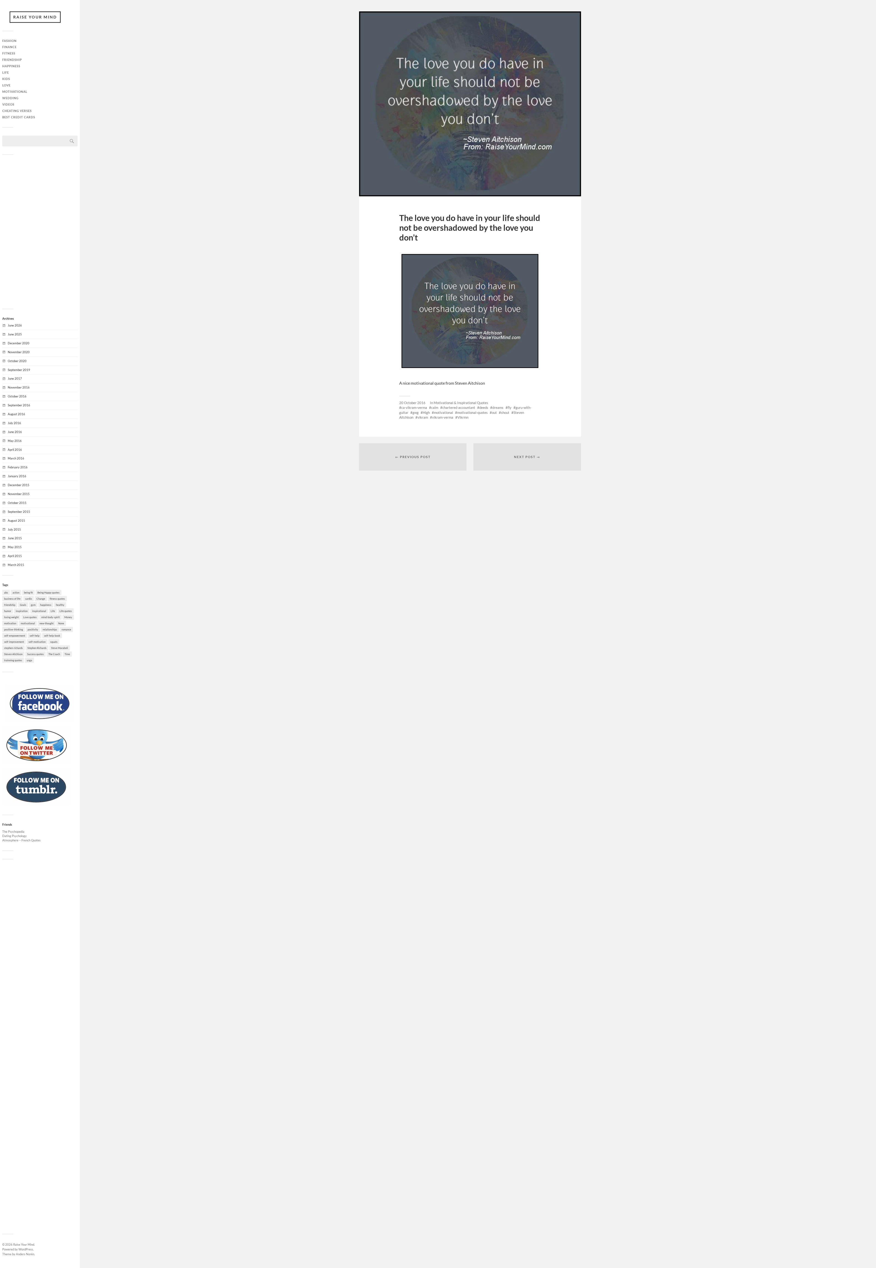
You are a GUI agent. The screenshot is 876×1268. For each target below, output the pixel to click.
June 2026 (15, 325)
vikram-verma (442, 417)
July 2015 (14, 529)
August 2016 (16, 414)
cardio (28, 598)
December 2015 (18, 485)
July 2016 (14, 423)
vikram (422, 417)
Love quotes (30, 617)
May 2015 (15, 547)
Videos (8, 104)
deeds (483, 407)
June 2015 (15, 538)
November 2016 (19, 387)
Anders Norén (25, 1254)
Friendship (12, 60)
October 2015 (17, 503)
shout (505, 412)
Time (67, 654)
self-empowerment (14, 635)
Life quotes (66, 610)
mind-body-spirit (50, 617)
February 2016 (18, 467)
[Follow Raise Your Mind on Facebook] (40, 721)
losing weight (11, 617)
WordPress (25, 1249)
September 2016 (19, 405)
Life (5, 72)
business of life (12, 598)
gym (33, 604)
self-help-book (52, 635)
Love (6, 85)
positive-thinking (13, 629)
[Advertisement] (40, 231)
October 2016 (17, 396)
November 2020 (19, 352)
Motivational (14, 91)
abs (6, 592)
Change (40, 598)
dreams (497, 407)
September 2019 (19, 370)
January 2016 (17, 476)
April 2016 (15, 449)
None (61, 623)
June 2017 (15, 378)
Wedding (10, 98)
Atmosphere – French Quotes (21, 840)
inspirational (39, 610)
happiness (45, 604)
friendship (9, 604)
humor (7, 610)
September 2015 (19, 511)
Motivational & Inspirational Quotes (461, 403)
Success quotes (35, 654)
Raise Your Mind (35, 17)
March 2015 (16, 565)
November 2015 (19, 494)
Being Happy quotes (48, 592)
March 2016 (16, 458)
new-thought (46, 623)
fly (509, 407)
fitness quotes (57, 598)
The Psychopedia (13, 831)
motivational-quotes (472, 412)
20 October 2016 (412, 403)
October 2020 (17, 361)
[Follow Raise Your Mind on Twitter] (36, 763)
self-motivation (37, 641)
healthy (60, 604)
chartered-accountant (458, 407)
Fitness (8, 53)
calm (434, 407)
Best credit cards (18, 117)
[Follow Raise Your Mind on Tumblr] (36, 804)
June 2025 (15, 334)
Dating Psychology (14, 836)
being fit (28, 592)
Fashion (9, 41)
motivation (10, 623)
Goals (23, 604)
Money (68, 617)
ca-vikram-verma (414, 407)
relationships (50, 629)
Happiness (11, 66)
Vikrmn (462, 417)
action (16, 592)
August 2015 (16, 520)
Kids (6, 79)
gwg (415, 412)
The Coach (54, 654)
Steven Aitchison (13, 654)
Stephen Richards (37, 647)
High (426, 412)
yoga (29, 660)
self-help (34, 635)
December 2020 (18, 343)
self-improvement (14, 641)
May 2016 (15, 441)
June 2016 (15, 432)
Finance (9, 47)
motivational (28, 623)
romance (66, 629)
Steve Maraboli (59, 647)
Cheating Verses (17, 111)
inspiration (22, 610)
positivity (33, 629)
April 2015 (15, 556)
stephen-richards (13, 647)
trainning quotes (13, 660)
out (494, 412)
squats (53, 641)
